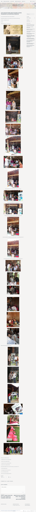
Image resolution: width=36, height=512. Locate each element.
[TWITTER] (34, 1)
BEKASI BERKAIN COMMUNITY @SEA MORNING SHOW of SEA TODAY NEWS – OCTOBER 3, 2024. (31, 36)
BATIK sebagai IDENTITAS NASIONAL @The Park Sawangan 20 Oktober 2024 (30, 46)
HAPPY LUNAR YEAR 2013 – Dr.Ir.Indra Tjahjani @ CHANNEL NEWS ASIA (7, 496)
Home (1, 1)
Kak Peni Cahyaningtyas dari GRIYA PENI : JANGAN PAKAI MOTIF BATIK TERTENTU (30, 41)
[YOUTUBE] (33, 1)
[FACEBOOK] (30, 1)
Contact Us (23, 1)
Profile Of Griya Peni (6, 1)
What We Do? (12, 1)
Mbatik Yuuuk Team (18, 1)
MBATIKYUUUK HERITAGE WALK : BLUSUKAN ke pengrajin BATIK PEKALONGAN (19, 497)
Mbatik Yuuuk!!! (18, 5)
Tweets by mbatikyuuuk (27, 505)
